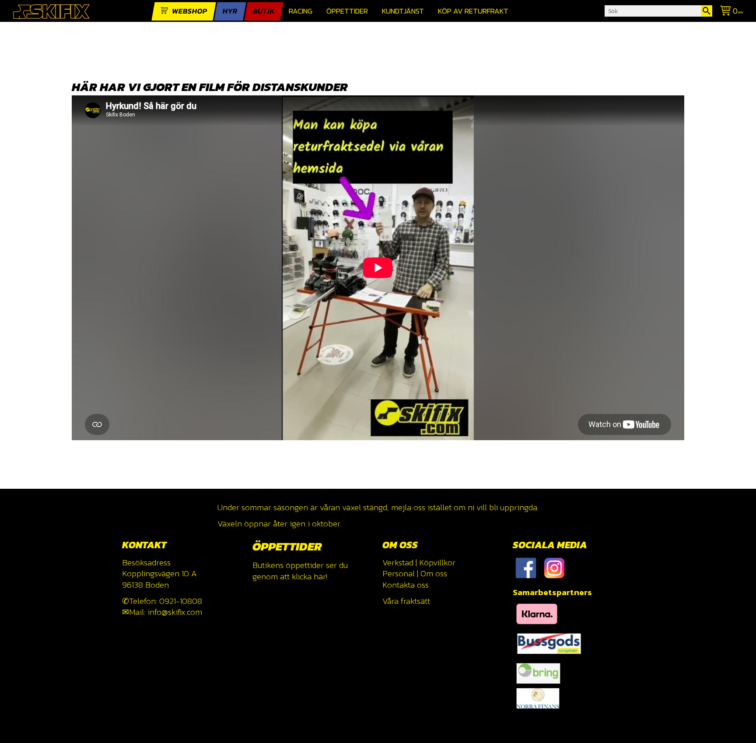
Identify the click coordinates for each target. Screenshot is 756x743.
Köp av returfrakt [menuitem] (473, 11)
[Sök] (706, 11)
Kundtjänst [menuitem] (403, 11)
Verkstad (397, 562)
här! (320, 576)
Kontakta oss (405, 584)
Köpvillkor (437, 562)
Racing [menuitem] (300, 11)
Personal (398, 573)
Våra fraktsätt (406, 601)
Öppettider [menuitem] (347, 11)
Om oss (433, 573)
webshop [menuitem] (189, 11)
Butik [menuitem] (264, 11)
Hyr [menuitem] (230, 11)
